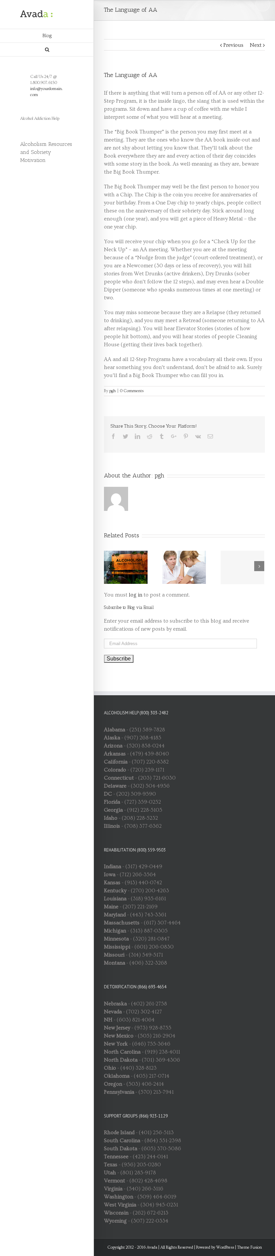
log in (135, 595)
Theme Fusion (249, 1247)
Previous (233, 45)
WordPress (225, 1247)
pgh (112, 391)
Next (256, 45)
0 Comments (132, 391)
